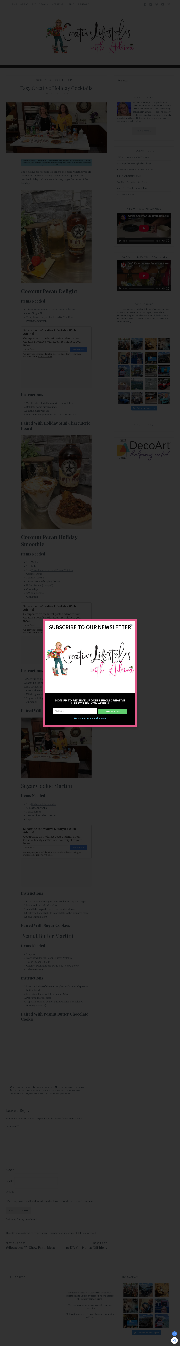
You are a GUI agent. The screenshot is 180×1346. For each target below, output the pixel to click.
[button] (131, 625)
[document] (90, 673)
